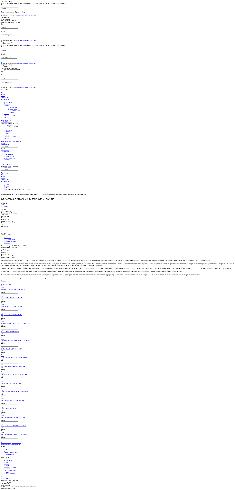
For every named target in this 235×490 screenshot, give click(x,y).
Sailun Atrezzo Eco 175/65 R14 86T (11, 306)
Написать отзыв (6, 284)
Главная (6, 184)
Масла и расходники (10, 452)
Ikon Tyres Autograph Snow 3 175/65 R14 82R (14, 434)
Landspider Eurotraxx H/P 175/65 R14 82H (13, 289)
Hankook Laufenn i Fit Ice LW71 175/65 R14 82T (15, 323)
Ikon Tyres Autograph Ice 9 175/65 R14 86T (14, 417)
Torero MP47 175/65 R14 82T (10, 332)
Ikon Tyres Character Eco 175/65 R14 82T (13, 366)
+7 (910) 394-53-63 (6, 122)
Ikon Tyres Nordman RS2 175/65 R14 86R (13, 426)
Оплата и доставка (10, 241)
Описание (7, 238)
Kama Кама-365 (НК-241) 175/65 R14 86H (14, 357)
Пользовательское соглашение (10, 444)
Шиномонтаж (12, 107)
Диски (6, 451)
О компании (8, 102)
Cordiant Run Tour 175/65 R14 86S (11, 349)
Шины (6, 187)
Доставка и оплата (10, 115)
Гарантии (11, 112)
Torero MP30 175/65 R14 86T (10, 409)
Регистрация (5, 144)
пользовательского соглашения (26, 16)
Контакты (7, 117)
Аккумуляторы (9, 454)
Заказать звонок (18, 141)
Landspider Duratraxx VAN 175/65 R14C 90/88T (15, 340)
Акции (6, 114)
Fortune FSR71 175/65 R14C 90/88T (12, 298)
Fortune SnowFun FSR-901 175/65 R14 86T (14, 374)
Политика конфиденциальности (11, 443)
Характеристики (9, 239)
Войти (3, 143)
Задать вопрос (5, 206)
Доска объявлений (14, 110)
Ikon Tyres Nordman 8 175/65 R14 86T (12, 400)
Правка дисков (12, 109)
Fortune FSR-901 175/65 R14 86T (11, 383)
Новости (7, 104)
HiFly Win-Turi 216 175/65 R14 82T (11, 315)
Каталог (6, 186)
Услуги (6, 105)
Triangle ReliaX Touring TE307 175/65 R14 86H (15, 391)
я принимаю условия (19, 16)
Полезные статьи (9, 473)
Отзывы (6, 472)
